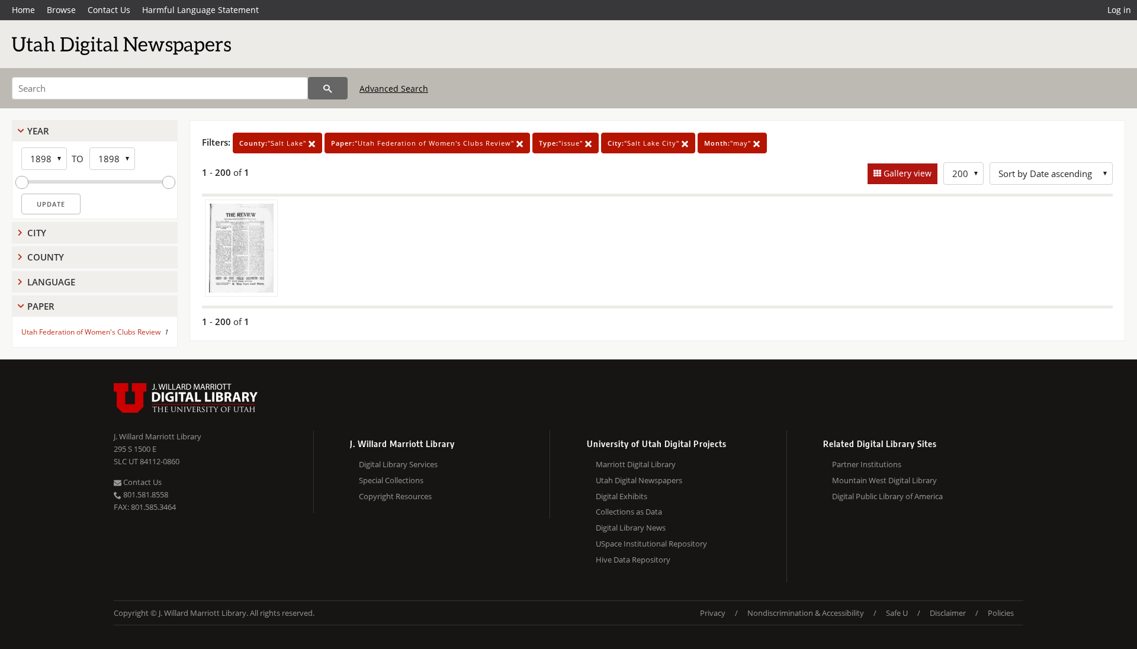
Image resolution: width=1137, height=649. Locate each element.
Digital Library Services (398, 464)
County (45, 257)
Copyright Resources (395, 496)
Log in (1119, 9)
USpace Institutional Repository (651, 543)
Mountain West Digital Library (884, 480)
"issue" (562, 143)
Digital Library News (631, 527)
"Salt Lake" (274, 143)
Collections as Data (629, 511)
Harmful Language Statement (200, 9)
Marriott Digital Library (636, 464)
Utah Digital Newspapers (639, 480)
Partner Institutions (866, 464)
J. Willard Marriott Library (157, 436)
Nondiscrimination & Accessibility (805, 613)
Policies (1001, 613)
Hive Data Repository (633, 559)
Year (38, 131)
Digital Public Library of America (887, 496)
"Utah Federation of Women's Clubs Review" (423, 143)
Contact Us (109, 9)
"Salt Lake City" (645, 143)
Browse (61, 9)
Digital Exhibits (621, 496)
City (36, 233)
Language (51, 282)
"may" (728, 143)
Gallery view (906, 173)
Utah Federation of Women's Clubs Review (90, 332)
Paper (40, 306)
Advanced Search (393, 88)
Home (23, 9)
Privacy (712, 613)
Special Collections (391, 480)
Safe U (897, 613)
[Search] (328, 88)
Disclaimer (948, 613)
